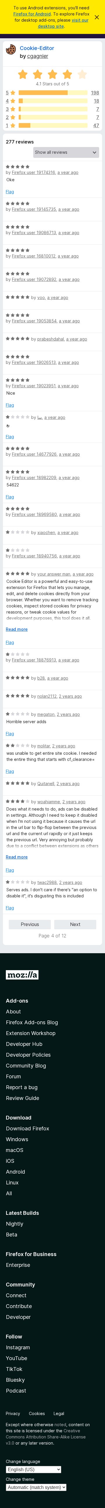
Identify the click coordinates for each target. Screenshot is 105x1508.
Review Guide (22, 1098)
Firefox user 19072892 (34, 279)
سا (39, 417)
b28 (41, 678)
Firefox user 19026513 (34, 362)
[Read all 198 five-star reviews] (53, 92)
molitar (43, 745)
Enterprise (18, 1265)
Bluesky (15, 1380)
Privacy (13, 1413)
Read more (17, 629)
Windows (17, 1139)
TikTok (14, 1369)
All (9, 1193)
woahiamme (48, 801)
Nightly (14, 1224)
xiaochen (46, 532)
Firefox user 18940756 (34, 555)
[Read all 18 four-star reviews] (53, 101)
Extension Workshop (30, 1033)
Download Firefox (27, 1128)
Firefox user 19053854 (34, 320)
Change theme (20, 1479)
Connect (16, 1295)
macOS (14, 1150)
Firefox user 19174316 (33, 172)
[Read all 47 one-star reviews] (53, 125)
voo (41, 297)
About (13, 1011)
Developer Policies (28, 1055)
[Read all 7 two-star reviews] (53, 117)
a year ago (67, 172)
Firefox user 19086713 (34, 232)
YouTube (16, 1358)
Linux (12, 1182)
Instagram (18, 1347)
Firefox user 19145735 (34, 209)
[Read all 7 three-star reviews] (53, 109)
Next (75, 924)
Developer (18, 1317)
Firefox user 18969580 (34, 514)
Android (15, 1172)
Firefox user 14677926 (34, 454)
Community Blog (26, 1066)
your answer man (53, 573)
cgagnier (37, 56)
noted (60, 1424)
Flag (10, 191)
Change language (23, 1461)
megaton (46, 714)
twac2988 (47, 882)
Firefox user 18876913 (34, 659)
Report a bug (22, 1087)
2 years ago (70, 696)
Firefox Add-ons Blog (32, 1022)
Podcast (16, 1391)
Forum (13, 1076)
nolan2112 (47, 696)
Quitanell (45, 783)
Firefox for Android (32, 13)
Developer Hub (24, 1044)
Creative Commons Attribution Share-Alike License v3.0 (46, 1436)
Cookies (37, 1413)
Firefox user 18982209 (34, 477)
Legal (59, 1413)
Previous (30, 924)
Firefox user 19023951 (33, 385)
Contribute (19, 1306)
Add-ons (17, 1001)
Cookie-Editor (37, 48)
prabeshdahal (50, 338)
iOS (10, 1161)
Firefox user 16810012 (33, 255)
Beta (11, 1234)
